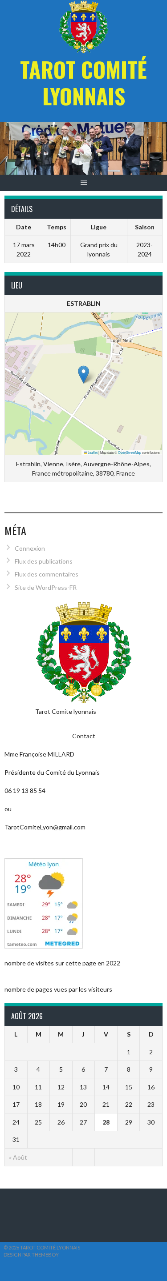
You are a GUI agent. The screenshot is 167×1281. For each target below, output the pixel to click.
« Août (18, 1157)
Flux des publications (44, 561)
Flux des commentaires (46, 574)
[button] (83, 374)
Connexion (30, 548)
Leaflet (92, 452)
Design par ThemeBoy (31, 1254)
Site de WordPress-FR (46, 587)
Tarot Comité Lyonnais (83, 82)
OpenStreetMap (129, 452)
